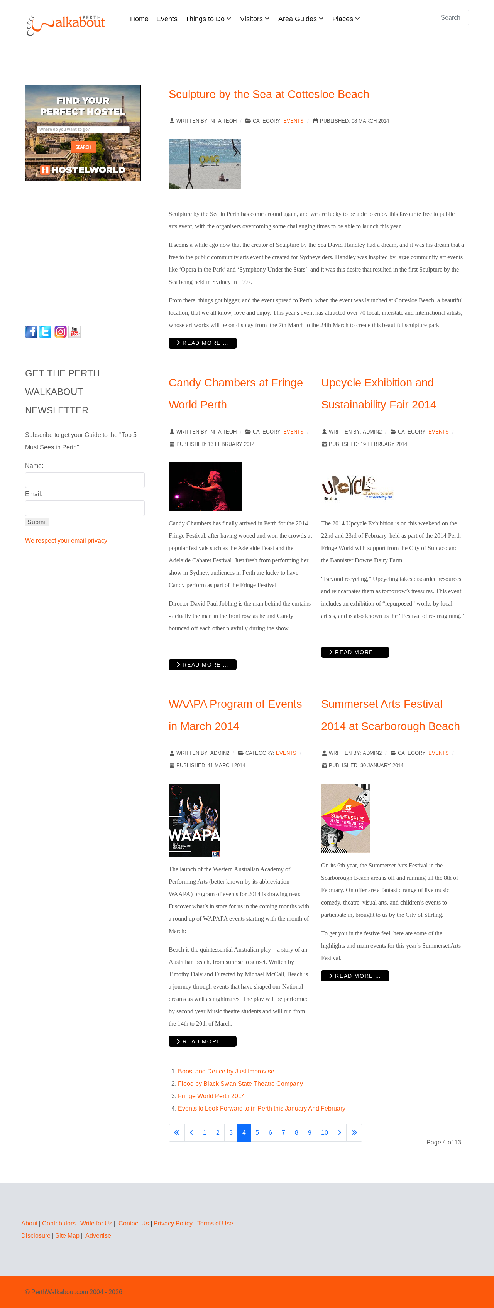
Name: (34, 465)
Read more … (205, 343)
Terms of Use (215, 1223)
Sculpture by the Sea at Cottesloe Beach (269, 94)
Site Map (67, 1235)
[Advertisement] (73, 251)
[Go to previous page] (191, 1133)
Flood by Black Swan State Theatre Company (240, 1083)
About (29, 1223)
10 (324, 1132)
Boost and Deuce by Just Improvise (226, 1071)
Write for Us (96, 1223)
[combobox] (451, 17)
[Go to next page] (340, 1133)
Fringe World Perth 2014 (211, 1096)
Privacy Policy (173, 1223)
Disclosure (36, 1235)
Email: (33, 494)
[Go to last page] (354, 1133)
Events (293, 121)
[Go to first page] (177, 1133)
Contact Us (133, 1223)
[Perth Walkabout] (66, 25)
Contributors (59, 1223)
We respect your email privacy (66, 540)
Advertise (98, 1235)
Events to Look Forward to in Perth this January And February (261, 1108)
